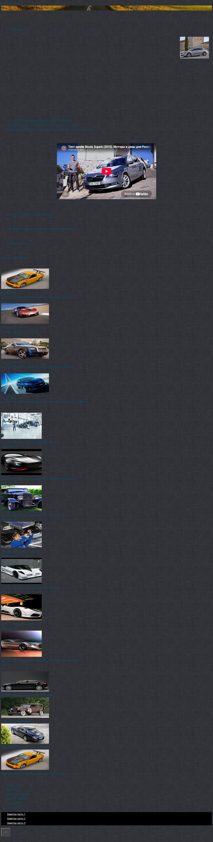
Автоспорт (13, 789)
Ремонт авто (8, 446)
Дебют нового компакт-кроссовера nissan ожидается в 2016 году (38, 478)
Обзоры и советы (17, 798)
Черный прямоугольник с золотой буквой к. (25, 747)
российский (15, 257)
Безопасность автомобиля (16, 721)
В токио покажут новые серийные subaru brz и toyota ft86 (33, 515)
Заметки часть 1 (16, 814)
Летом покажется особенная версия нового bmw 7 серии (39, 120)
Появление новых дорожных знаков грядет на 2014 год (32, 773)
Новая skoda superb (18, 243)
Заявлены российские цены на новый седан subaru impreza (40, 228)
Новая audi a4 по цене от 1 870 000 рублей (30, 214)
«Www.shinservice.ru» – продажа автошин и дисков (29, 587)
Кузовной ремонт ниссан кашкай (19, 551)
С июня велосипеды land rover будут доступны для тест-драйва (43, 125)
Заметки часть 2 (16, 818)
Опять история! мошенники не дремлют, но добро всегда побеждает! (40, 660)
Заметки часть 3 (16, 823)
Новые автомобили (18, 793)
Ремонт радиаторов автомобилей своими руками (29, 442)
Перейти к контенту (12, 3)
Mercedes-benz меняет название (19, 624)
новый (4, 257)
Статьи (5, 592)
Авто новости (19, 28)
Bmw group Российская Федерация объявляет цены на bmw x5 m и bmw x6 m (50, 129)
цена (25, 257)
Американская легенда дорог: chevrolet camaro (28, 695)
